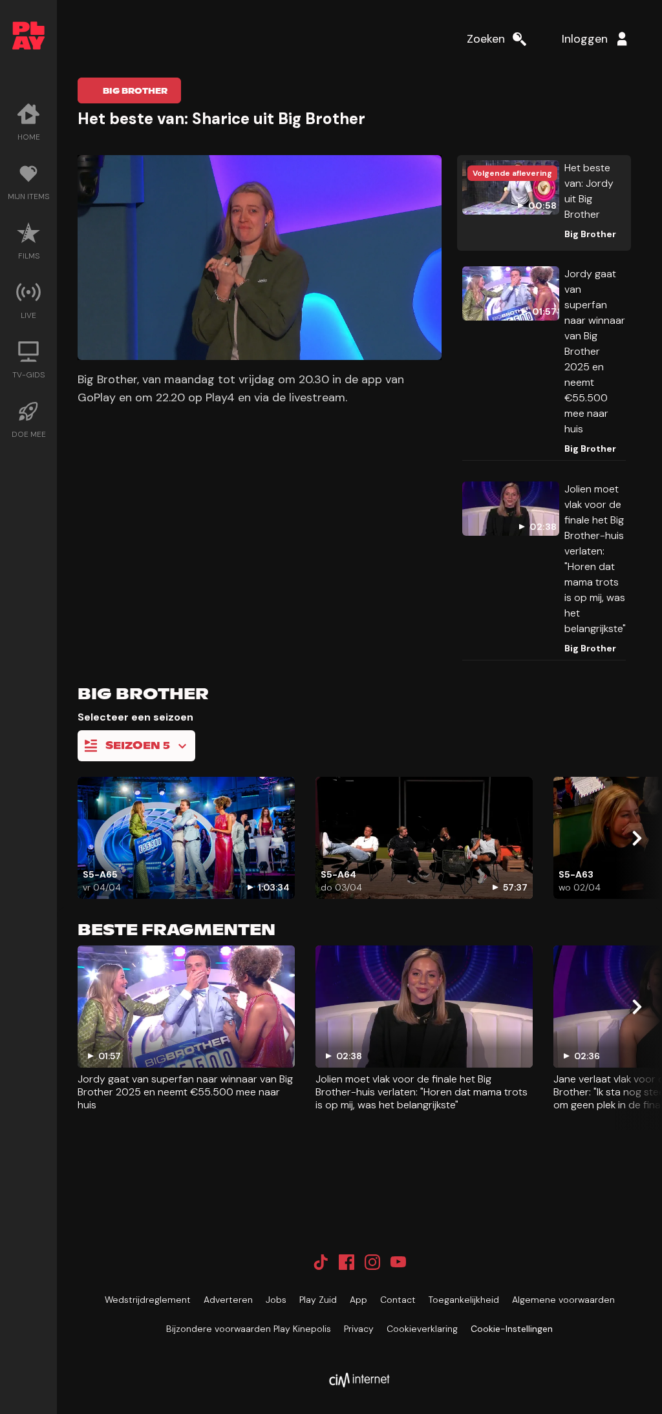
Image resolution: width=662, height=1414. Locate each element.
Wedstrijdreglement (148, 1299)
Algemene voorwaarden (563, 1299)
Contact (398, 1299)
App (358, 1299)
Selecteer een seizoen (135, 717)
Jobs (276, 1299)
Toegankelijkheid (464, 1299)
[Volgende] (636, 838)
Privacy (359, 1329)
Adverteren (228, 1299)
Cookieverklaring (422, 1329)
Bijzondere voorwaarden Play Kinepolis (248, 1329)
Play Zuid (318, 1299)
